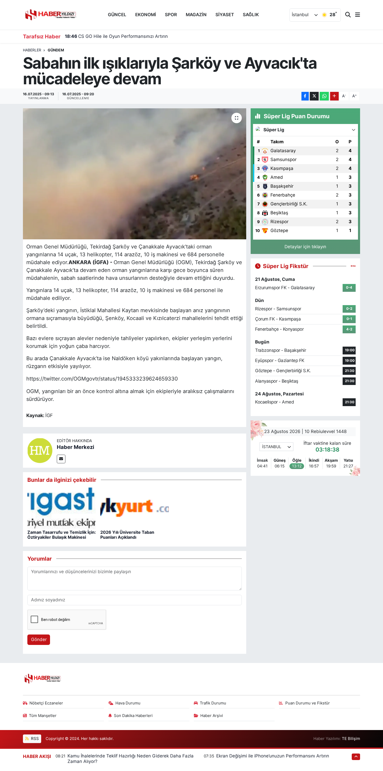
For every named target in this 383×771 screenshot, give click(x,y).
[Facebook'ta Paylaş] (305, 96)
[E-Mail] (61, 459)
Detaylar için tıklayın (305, 246)
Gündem (56, 50)
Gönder (39, 639)
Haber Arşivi (211, 715)
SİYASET (224, 14)
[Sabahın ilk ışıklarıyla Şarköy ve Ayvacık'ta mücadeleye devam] (134, 173)
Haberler (32, 50)
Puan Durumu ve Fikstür (307, 703)
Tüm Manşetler (43, 715)
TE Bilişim (351, 738)
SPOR (171, 14)
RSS (34, 738)
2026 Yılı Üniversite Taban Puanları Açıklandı (127, 535)
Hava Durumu (127, 703)
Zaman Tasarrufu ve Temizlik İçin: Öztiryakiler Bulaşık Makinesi (61, 535)
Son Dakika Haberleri (133, 715)
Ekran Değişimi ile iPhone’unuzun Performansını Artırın (272, 755)
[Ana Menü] (355, 15)
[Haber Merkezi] (39, 450)
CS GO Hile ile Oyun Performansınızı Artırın (116, 36)
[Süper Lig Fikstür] (353, 266)
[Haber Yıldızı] (50, 14)
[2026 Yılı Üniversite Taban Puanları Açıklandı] (134, 508)
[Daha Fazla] (334, 96)
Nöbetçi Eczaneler (46, 703)
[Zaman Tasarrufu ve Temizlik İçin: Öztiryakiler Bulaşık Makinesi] (61, 508)
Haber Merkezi (75, 447)
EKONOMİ (145, 14)
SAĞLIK (251, 14)
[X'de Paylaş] (314, 96)
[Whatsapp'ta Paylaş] (324, 96)
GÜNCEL (117, 14)
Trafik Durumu (213, 703)
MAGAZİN (196, 14)
